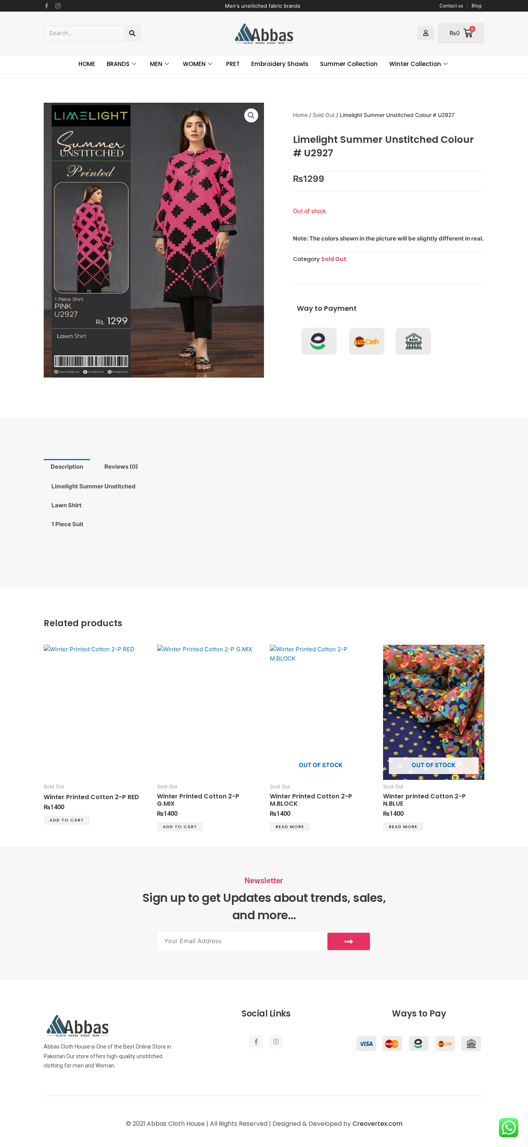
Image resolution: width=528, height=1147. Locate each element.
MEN (156, 64)
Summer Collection (349, 64)
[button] (251, 115)
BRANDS (118, 64)
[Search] (132, 33)
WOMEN (194, 64)
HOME (86, 64)
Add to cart (66, 820)
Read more (290, 826)
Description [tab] (67, 466)
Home (300, 115)
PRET (233, 64)
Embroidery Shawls (279, 64)
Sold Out (324, 115)
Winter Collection (415, 64)
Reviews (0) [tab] (121, 466)
